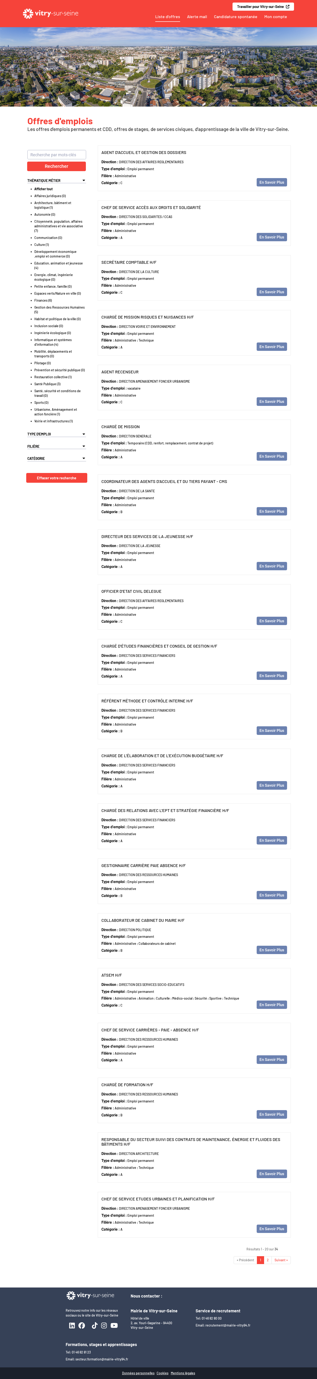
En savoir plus (271, 182)
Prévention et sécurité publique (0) (59, 370)
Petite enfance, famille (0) (52, 286)
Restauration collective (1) (52, 377)
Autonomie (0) (44, 214)
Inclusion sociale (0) (48, 326)
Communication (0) (48, 238)
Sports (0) (41, 402)
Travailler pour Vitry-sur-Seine (261, 6)
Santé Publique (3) (47, 384)
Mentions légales (183, 1373)
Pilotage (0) (42, 363)
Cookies (162, 1373)
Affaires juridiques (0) (50, 196)
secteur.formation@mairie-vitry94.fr (101, 1359)
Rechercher (56, 166)
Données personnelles (138, 1373)
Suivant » (281, 1260)
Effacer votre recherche (56, 478)
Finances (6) (43, 300)
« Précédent (245, 1260)
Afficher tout (43, 189)
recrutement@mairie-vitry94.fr (227, 1325)
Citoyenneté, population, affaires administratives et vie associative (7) (58, 226)
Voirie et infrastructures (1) (53, 421)
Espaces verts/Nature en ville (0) (57, 293)
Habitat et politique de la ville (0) (57, 319)
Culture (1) (41, 245)
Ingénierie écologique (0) (52, 333)
